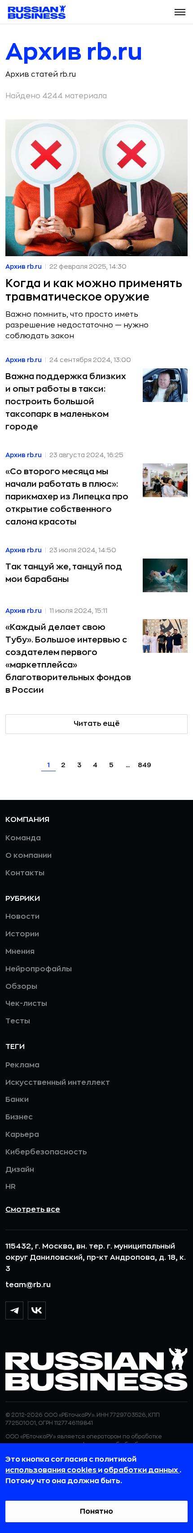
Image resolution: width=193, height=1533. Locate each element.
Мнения (20, 951)
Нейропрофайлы (38, 969)
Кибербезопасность (46, 1152)
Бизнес (19, 1117)
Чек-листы (26, 1003)
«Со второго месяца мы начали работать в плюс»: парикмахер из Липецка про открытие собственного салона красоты (66, 496)
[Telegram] (14, 1310)
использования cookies (51, 1470)
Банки (17, 1099)
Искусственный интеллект (57, 1082)
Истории (22, 934)
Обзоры (21, 986)
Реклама (22, 1065)
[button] (180, 12)
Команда (23, 838)
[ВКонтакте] (37, 1310)
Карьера (22, 1134)
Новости (22, 916)
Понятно (96, 1511)
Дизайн (19, 1169)
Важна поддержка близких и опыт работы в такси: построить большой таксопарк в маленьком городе (65, 401)
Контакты (24, 873)
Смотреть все (32, 1209)
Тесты (17, 1021)
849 (144, 765)
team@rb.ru (28, 1284)
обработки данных (142, 1470)
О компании (28, 855)
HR (10, 1186)
